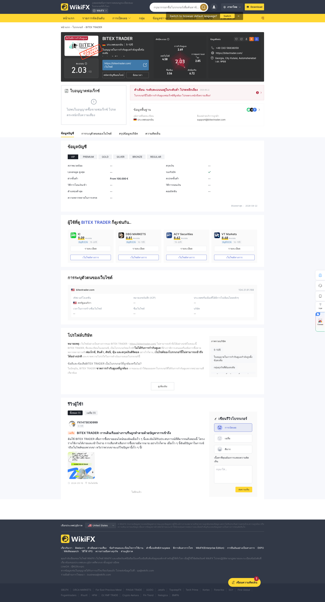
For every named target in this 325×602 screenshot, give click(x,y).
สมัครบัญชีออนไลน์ (114, 75)
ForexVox (219, 589)
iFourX (84, 595)
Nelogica (163, 595)
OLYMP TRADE (109, 595)
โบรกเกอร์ (77, 27)
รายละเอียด (91, 248)
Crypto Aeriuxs (130, 595)
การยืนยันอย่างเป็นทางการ (241, 547)
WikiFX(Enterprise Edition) (210, 547)
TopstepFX (175, 589)
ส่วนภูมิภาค (127, 551)
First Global (244, 589)
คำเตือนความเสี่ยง (97, 547)
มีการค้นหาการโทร (183, 547)
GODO (149, 589)
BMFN (175, 595)
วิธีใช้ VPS (87, 551)
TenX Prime (192, 589)
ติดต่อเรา (80, 547)
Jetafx (161, 589)
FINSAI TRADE (134, 589)
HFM (94, 595)
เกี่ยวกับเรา (66, 547)
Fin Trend (148, 595)
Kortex (206, 589)
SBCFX (65, 589)
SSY (231, 589)
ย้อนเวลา (137, 75)
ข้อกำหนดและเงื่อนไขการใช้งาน (126, 547)
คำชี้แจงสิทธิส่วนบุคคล (158, 547)
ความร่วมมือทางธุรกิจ (106, 551)
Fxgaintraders (68, 595)
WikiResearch (71, 551)
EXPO (261, 547)
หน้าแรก (65, 27)
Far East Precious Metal (109, 589)
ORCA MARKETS (82, 589)
